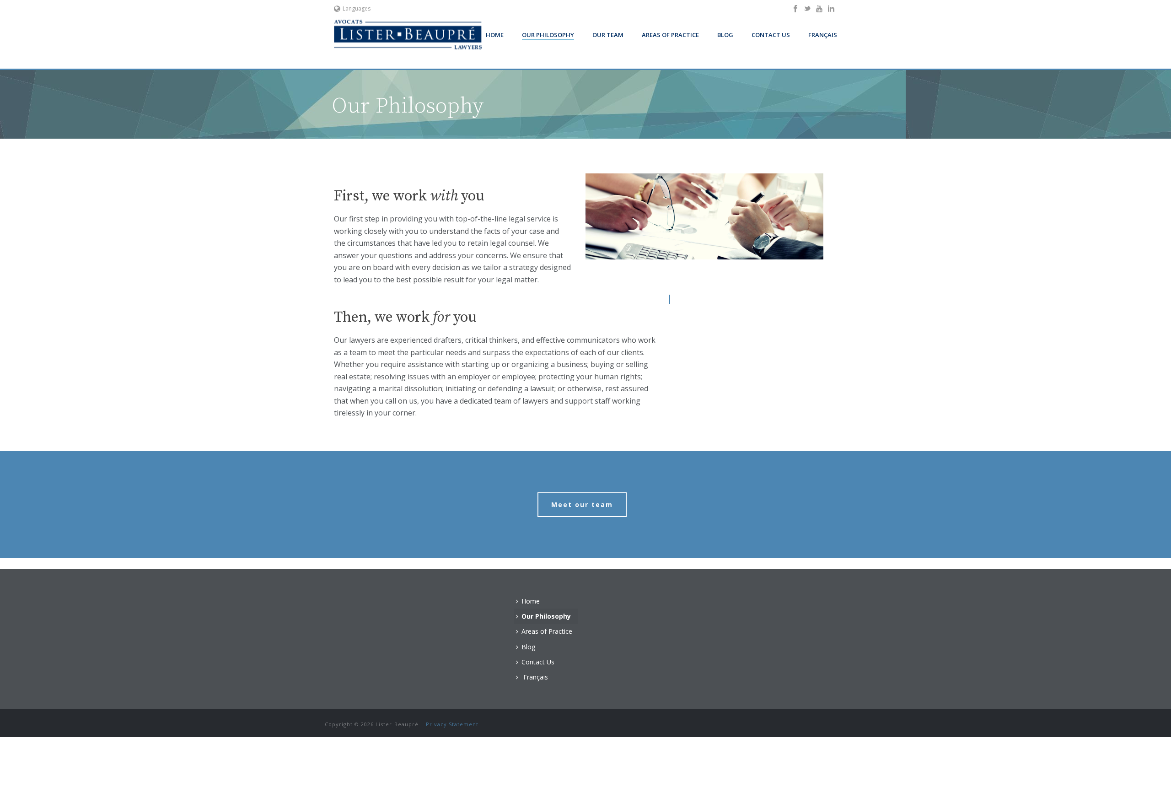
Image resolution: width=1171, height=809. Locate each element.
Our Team (607, 35)
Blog (725, 35)
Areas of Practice (670, 35)
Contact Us (771, 35)
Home (495, 35)
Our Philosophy (548, 35)
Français (822, 35)
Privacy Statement (452, 724)
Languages (357, 8)
